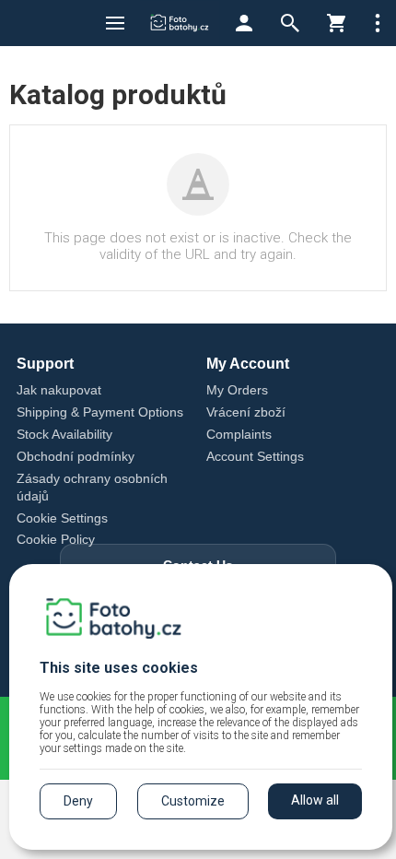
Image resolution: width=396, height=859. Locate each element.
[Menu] (115, 23)
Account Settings (255, 456)
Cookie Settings (62, 518)
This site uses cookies (119, 668)
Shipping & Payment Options (100, 412)
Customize (193, 801)
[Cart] (336, 23)
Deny (78, 801)
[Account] (244, 23)
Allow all (315, 800)
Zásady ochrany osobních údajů (92, 487)
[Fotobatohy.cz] (179, 23)
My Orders (237, 389)
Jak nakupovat (59, 389)
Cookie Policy (56, 539)
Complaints (239, 434)
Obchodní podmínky (75, 456)
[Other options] (377, 23)
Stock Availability (64, 434)
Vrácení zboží (245, 412)
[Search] (290, 23)
